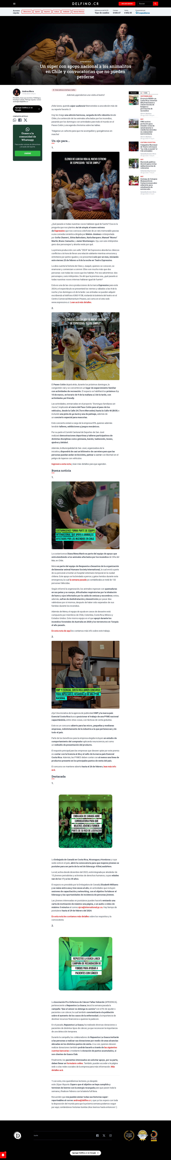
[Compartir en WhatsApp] (14, 120)
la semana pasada (78, 580)
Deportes (47, 12)
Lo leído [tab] (144, 93)
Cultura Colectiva (147, 142)
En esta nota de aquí (61, 631)
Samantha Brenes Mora (148, 154)
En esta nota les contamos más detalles (70, 916)
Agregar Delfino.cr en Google (24, 109)
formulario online (75, 1063)
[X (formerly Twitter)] (104, 1135)
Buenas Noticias (79, 12)
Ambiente (66, 12)
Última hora (27, 12)
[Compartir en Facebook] (20, 120)
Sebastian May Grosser (148, 171)
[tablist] (143, 92)
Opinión (37, 12)
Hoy (141, 119)
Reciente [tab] (134, 93)
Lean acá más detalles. (81, 302)
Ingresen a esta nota (61, 464)
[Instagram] (110, 1135)
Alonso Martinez (146, 114)
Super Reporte (85, 62)
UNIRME (27, 153)
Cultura (56, 12)
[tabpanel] (143, 145)
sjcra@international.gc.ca (90, 907)
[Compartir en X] (25, 120)
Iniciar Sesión (126, 4)
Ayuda (36, 1135)
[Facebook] (97, 1135)
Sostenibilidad (146, 96)
